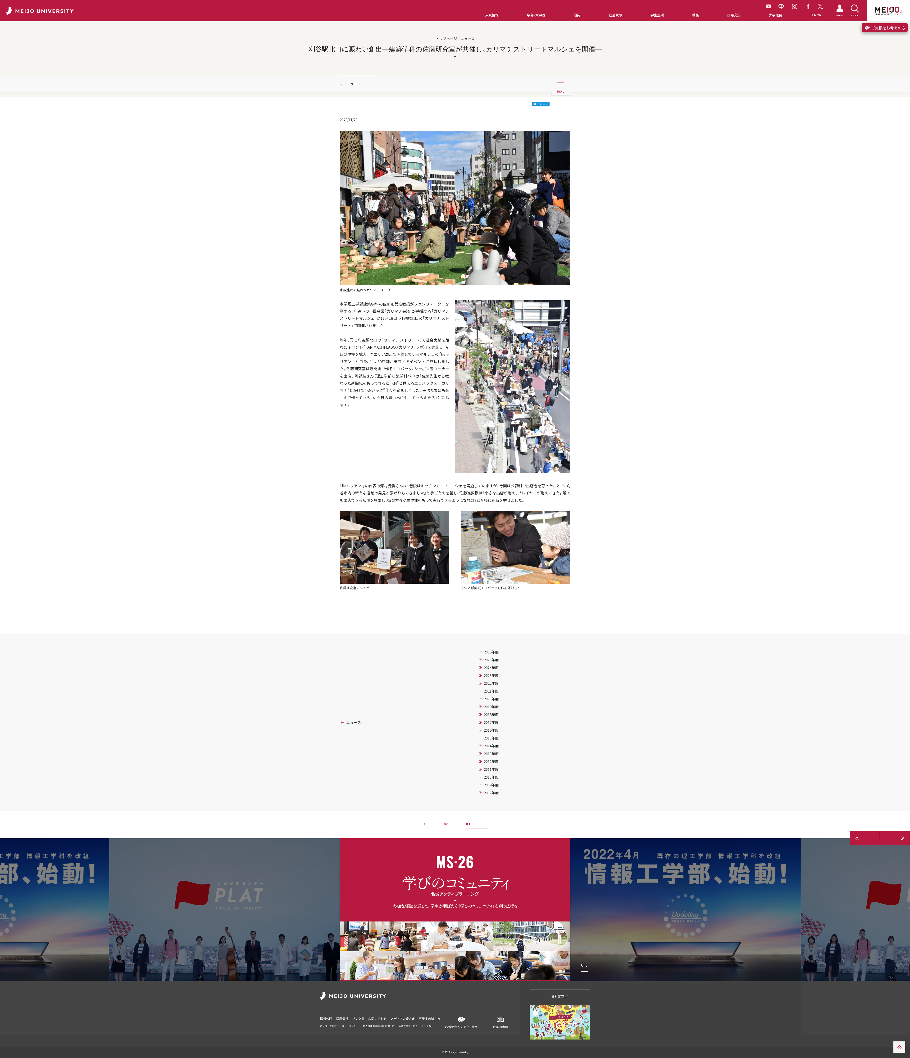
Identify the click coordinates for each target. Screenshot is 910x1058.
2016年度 (491, 730)
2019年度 (491, 706)
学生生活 (657, 15)
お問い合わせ (377, 1018)
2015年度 (491, 738)
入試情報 (492, 15)
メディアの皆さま (403, 1018)
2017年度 (491, 722)
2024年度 (491, 667)
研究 (577, 15)
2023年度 (491, 675)
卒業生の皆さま (429, 1018)
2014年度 (491, 745)
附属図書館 (500, 1027)
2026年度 (491, 652)
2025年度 (491, 659)
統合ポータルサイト (331, 1026)
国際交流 (734, 15)
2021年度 (491, 691)
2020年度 (491, 699)
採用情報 (342, 1018)
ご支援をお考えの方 (887, 28)
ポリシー (353, 1026)
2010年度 (491, 777)
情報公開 (326, 1018)
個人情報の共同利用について (378, 1026)
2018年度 (491, 714)
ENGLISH (427, 1026)
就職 (695, 15)
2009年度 (491, 785)
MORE (818, 15)
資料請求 (558, 996)
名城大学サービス (408, 1026)
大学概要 (775, 15)
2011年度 (491, 769)
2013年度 (491, 753)
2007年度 (491, 792)
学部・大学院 (536, 15)
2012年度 (491, 761)
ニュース (353, 84)
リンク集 (358, 1018)
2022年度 (491, 683)
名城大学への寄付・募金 (461, 1027)
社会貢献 (615, 15)
